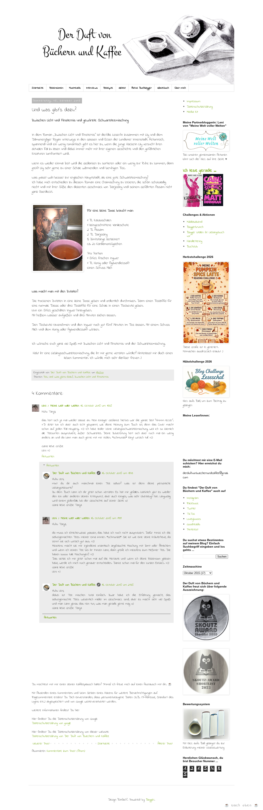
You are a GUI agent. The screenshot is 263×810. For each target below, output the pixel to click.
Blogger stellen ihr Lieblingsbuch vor (205, 234)
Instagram (192, 498)
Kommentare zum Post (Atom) (66, 751)
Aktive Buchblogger (142, 88)
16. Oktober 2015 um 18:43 (117, 473)
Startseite (38, 88)
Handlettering (194, 241)
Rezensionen (56, 88)
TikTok (191, 514)
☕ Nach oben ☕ (242, 805)
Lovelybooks (194, 519)
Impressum (193, 101)
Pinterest (192, 529)
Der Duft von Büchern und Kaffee (74, 473)
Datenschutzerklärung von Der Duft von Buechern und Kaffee (70, 736)
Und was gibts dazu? (61, 377)
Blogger (150, 799)
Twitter (191, 508)
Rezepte (108, 88)
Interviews (92, 88)
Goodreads (193, 524)
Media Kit (192, 112)
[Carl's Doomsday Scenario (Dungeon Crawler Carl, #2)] (213, 205)
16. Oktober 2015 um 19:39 (106, 518)
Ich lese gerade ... (199, 170)
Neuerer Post (41, 743)
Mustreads (75, 88)
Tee (45, 377)
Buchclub (192, 246)
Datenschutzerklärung (200, 106)
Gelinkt (122, 88)
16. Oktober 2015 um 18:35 (96, 405)
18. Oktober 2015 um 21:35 (118, 585)
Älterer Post (165, 743)
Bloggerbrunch (195, 227)
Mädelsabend (194, 222)
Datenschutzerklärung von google (51, 723)
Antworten (48, 456)
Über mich (180, 88)
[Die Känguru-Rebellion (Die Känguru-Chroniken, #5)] (193, 206)
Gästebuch (163, 88)
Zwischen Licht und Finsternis (91, 377)
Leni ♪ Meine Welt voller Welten (60, 405)
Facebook (192, 503)
